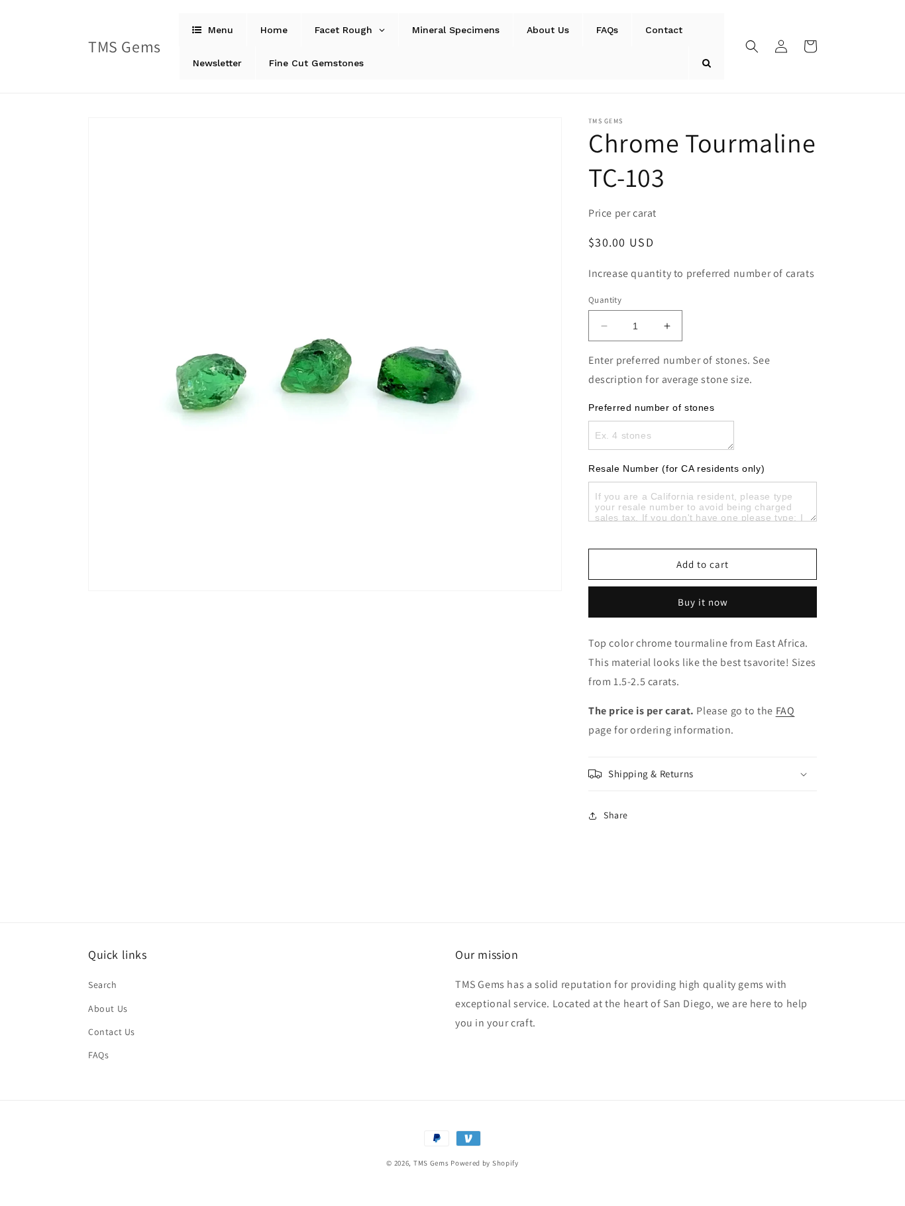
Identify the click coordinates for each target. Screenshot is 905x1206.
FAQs (98, 1055)
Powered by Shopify (485, 1163)
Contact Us (111, 1032)
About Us (108, 1008)
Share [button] (616, 815)
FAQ (785, 711)
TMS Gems (431, 1163)
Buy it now (703, 602)
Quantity (604, 299)
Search (102, 985)
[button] (752, 46)
